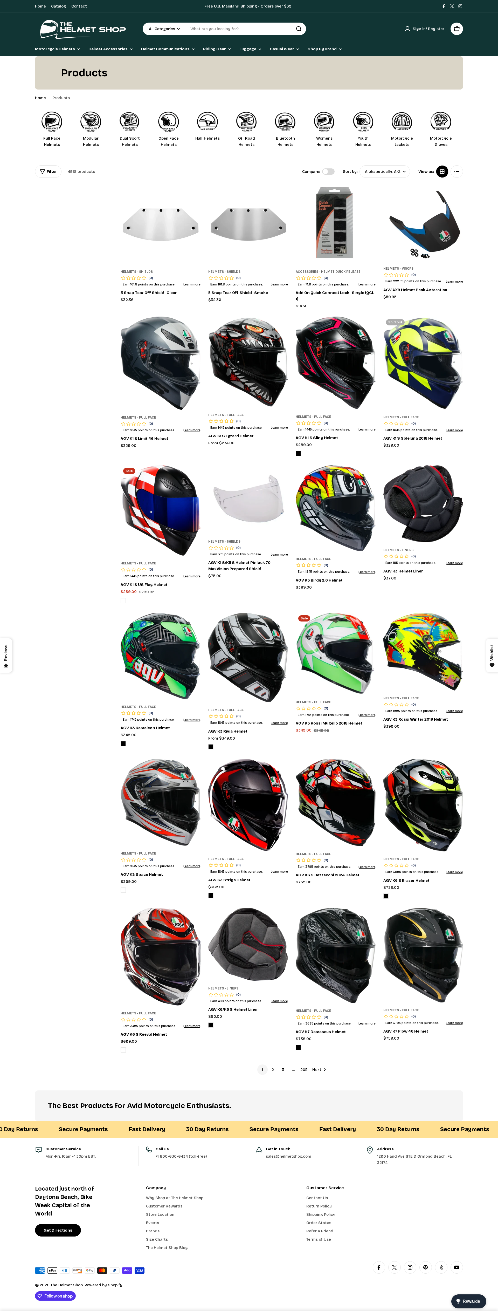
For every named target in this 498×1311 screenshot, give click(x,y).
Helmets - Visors (398, 268)
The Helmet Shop (67, 1285)
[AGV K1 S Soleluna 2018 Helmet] (423, 363)
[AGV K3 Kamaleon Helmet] (160, 656)
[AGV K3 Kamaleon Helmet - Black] (123, 743)
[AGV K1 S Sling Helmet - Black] (298, 453)
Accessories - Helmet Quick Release (328, 272)
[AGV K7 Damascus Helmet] (336, 955)
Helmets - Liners (398, 550)
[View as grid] (442, 171)
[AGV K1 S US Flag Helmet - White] (123, 600)
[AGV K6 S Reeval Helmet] (160, 957)
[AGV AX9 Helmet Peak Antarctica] (423, 222)
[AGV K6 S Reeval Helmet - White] (123, 1050)
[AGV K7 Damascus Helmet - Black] (298, 1047)
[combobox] (224, 29)
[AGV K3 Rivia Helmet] (248, 657)
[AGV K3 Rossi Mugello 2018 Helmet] (336, 653)
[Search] (299, 29)
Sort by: (350, 171)
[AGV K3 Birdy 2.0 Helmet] (336, 508)
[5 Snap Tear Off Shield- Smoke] (248, 224)
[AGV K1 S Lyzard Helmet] (248, 362)
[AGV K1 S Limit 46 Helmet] (160, 363)
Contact (79, 6)
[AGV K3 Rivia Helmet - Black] (210, 746)
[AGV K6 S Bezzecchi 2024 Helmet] (336, 802)
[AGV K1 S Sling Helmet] (336, 363)
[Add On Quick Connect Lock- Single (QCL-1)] (336, 224)
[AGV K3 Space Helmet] (160, 802)
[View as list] (457, 171)
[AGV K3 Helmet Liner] (423, 503)
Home (40, 6)
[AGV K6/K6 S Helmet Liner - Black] (210, 1025)
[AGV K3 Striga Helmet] (248, 805)
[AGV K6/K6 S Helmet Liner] (248, 944)
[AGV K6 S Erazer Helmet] (423, 805)
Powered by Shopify (103, 1285)
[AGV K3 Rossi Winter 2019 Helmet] (423, 652)
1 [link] (262, 1069)
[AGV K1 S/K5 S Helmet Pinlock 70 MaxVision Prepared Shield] (248, 499)
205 (304, 1069)
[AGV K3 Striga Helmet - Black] (210, 895)
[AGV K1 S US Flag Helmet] (160, 510)
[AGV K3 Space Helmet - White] (123, 890)
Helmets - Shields (137, 272)
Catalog (58, 6)
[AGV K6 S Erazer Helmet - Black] (386, 896)
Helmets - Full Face (138, 417)
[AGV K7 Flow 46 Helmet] (423, 955)
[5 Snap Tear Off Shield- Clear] (160, 224)
